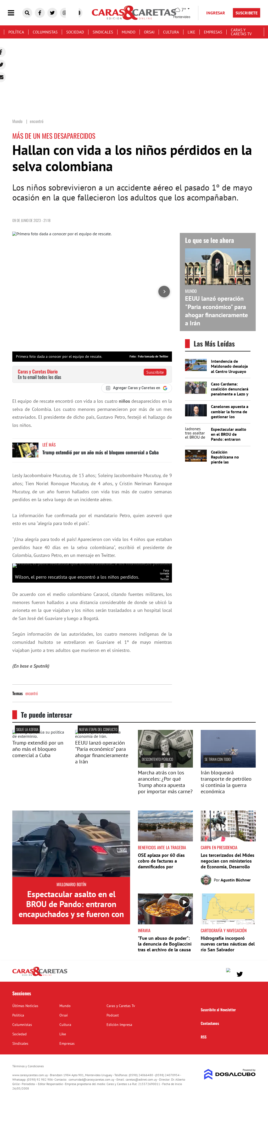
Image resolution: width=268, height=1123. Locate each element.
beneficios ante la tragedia (162, 847)
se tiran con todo (218, 759)
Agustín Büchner (236, 879)
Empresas (213, 32)
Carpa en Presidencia (219, 847)
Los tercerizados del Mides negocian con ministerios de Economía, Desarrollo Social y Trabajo (227, 863)
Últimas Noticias (25, 1005)
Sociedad (75, 32)
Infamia (144, 930)
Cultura (171, 32)
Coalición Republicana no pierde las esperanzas (225, 459)
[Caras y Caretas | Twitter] (52, 13)
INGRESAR (215, 12)
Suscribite (155, 372)
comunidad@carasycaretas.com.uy (91, 1079)
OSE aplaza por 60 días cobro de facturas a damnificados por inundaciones (161, 863)
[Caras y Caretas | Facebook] (40, 13)
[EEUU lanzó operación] (102, 736)
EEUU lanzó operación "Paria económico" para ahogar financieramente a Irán (216, 310)
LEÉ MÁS (49, 445)
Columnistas (45, 32)
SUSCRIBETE (247, 12)
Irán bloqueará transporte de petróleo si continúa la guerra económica (226, 782)
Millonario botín (71, 884)
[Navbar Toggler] (15, 13)
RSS (203, 1037)
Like (191, 32)
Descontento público (157, 759)
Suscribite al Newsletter (218, 1009)
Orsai (149, 32)
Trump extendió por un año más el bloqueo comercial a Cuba (100, 452)
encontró (31, 693)
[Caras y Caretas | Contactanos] (250, 973)
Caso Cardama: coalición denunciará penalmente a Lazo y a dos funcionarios (229, 391)
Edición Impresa (119, 1024)
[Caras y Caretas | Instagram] (65, 13)
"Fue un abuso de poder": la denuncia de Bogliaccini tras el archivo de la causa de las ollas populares (165, 946)
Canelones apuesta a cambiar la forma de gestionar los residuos (229, 414)
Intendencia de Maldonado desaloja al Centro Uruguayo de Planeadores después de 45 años (229, 371)
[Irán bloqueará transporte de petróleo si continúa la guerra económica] (228, 766)
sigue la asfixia (27, 729)
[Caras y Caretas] (39, 975)
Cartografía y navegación (224, 930)
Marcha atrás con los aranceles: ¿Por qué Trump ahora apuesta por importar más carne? (165, 782)
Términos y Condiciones (28, 1066)
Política (16, 32)
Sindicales (103, 32)
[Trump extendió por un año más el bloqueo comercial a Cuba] (25, 452)
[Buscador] (27, 13)
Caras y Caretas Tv (241, 32)
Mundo (128, 32)
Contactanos (210, 1023)
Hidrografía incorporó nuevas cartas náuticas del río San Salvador (228, 943)
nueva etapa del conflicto (98, 729)
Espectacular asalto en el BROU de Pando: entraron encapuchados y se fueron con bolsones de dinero (229, 442)
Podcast (113, 1015)
